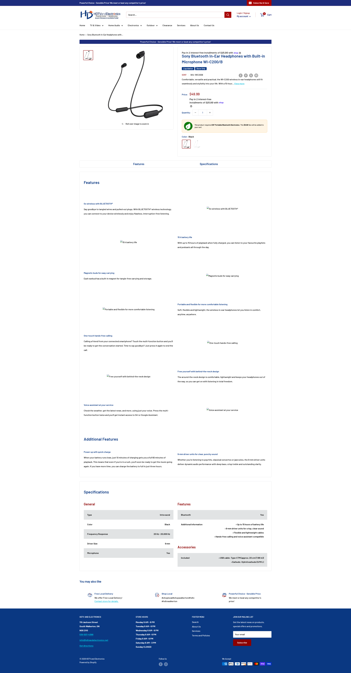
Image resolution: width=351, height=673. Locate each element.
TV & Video (95, 25)
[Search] (227, 15)
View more (239, 83)
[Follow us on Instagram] (166, 664)
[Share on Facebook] (241, 75)
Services (181, 25)
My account (243, 16)
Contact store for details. (106, 601)
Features (138, 164)
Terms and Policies (201, 635)
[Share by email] (256, 75)
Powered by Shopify (88, 662)
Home (82, 25)
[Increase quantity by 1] (210, 112)
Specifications (209, 164)
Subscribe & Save (261, 3)
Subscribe (242, 642)
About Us (194, 25)
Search (195, 622)
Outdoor (151, 25)
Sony (184, 75)
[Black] (186, 144)
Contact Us (209, 25)
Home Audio (114, 25)
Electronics (133, 25)
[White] (197, 144)
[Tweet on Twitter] (251, 75)
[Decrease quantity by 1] (195, 112)
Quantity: (186, 112)
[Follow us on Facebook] (161, 664)
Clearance (167, 25)
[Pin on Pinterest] (246, 75)
